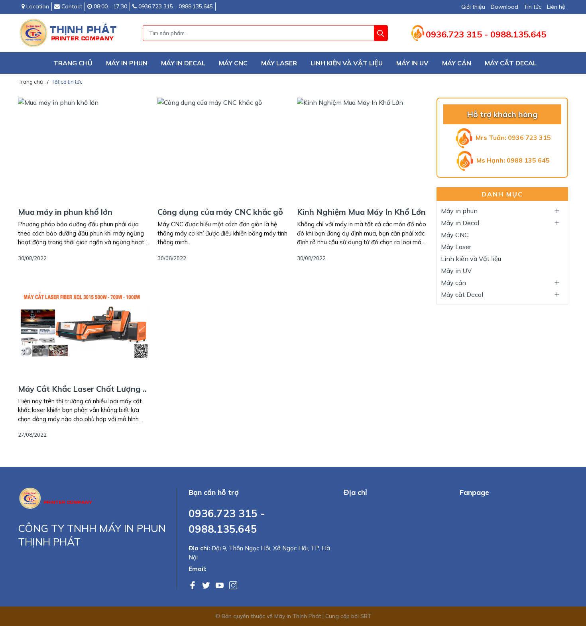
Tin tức (532, 6)
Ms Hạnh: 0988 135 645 (512, 160)
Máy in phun (126, 63)
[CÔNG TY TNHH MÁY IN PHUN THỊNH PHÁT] (69, 33)
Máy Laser (279, 63)
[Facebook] (193, 585)
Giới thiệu (473, 6)
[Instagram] (233, 585)
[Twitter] (207, 585)
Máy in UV (412, 63)
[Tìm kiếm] (380, 33)
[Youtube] (220, 585)
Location (37, 6)
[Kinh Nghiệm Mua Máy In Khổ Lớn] (363, 149)
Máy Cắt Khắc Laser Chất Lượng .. (82, 389)
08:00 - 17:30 (109, 6)
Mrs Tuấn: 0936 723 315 (512, 137)
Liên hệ (556, 6)
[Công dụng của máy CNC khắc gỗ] (223, 149)
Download (504, 6)
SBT (365, 616)
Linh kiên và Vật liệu (347, 63)
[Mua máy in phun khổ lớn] (83, 149)
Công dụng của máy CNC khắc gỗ (220, 212)
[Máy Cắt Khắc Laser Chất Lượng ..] (83, 326)
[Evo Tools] (58, 498)
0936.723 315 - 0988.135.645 (175, 6)
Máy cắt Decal (511, 63)
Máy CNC (233, 63)
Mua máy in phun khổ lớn (65, 212)
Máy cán (456, 63)
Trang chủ (72, 63)
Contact (71, 6)
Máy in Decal (183, 63)
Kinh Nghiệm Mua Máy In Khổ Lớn (361, 212)
